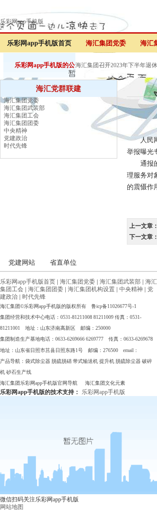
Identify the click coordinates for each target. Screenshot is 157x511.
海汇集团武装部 (24, 108)
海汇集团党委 (106, 43)
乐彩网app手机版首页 (39, 43)
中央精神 (15, 131)
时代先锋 (15, 146)
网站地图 (11, 507)
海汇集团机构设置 (91, 289)
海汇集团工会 (21, 115)
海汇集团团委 (21, 123)
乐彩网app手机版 (22, 21)
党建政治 (15, 138)
